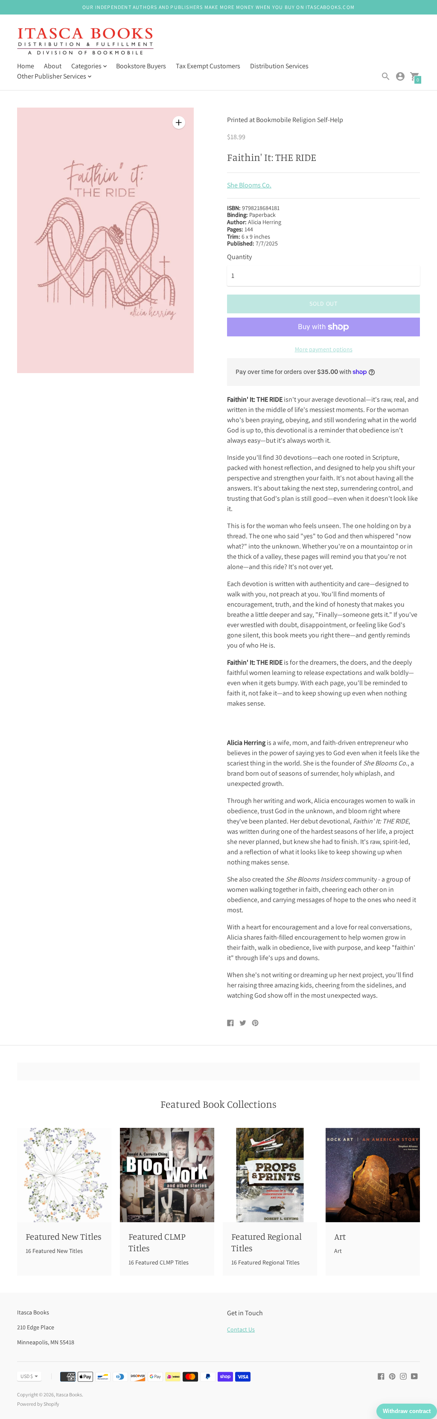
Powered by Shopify (38, 1404)
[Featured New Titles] (64, 1175)
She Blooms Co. (249, 185)
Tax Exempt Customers (208, 65)
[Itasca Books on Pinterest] (392, 1375)
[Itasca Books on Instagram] (403, 1375)
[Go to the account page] (400, 76)
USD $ (26, 1376)
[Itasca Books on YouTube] (414, 1375)
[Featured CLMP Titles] (167, 1175)
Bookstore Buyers (141, 65)
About (52, 65)
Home (25, 65)
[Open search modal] (386, 76)
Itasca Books (69, 1394)
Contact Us (241, 1329)
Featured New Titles (64, 1236)
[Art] (373, 1175)
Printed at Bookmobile (259, 119)
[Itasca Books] (85, 42)
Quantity (239, 257)
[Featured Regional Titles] (270, 1175)
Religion (304, 119)
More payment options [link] (324, 349)
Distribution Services (279, 65)
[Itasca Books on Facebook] (381, 1375)
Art (340, 1236)
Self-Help (330, 119)
